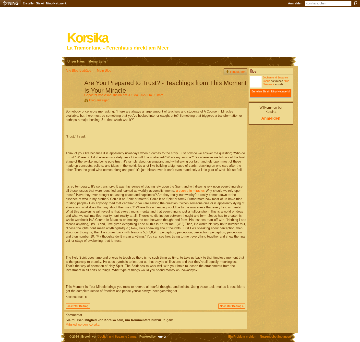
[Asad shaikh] (73, 93)
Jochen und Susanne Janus (117, 336)
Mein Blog (104, 70)
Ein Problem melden (242, 336)
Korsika (87, 37)
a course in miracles (190, 190)
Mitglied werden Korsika (82, 324)
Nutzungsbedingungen (275, 336)
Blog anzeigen (99, 100)
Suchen (355, 3)
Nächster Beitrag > (232, 305)
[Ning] (10, 3)
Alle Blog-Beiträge (78, 70)
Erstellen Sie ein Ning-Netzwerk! (45, 3)
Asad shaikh (113, 95)
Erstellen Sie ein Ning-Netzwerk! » (271, 93)
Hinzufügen (238, 71)
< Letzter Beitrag (77, 305)
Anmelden (295, 3)
